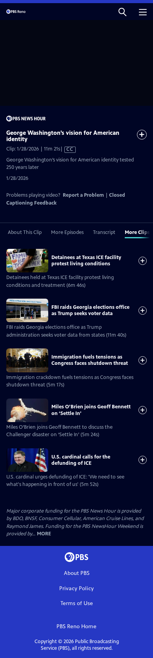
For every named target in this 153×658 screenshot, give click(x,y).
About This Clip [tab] (25, 232)
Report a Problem (83, 195)
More (44, 534)
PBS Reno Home (76, 626)
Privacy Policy (76, 588)
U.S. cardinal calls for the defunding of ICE (80, 460)
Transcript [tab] (104, 232)
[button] (122, 11)
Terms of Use (76, 603)
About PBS (76, 573)
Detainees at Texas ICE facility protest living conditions (86, 260)
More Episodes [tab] (67, 232)
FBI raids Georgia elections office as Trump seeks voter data (90, 310)
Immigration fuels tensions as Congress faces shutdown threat (89, 360)
